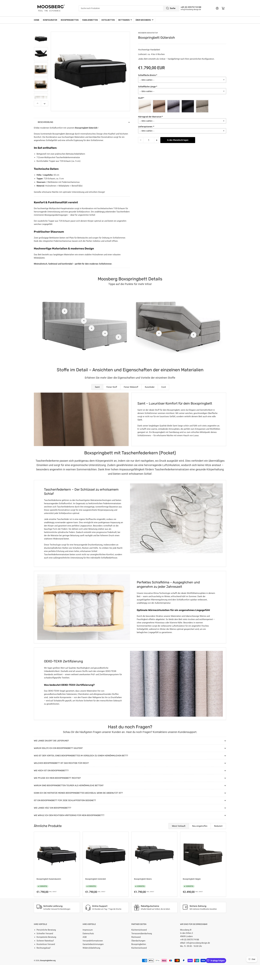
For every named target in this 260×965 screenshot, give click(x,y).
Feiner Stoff (111, 387)
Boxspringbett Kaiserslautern (49, 879)
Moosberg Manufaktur (148, 33)
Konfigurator (50, 20)
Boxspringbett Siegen (192, 879)
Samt (97, 387)
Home (36, 20)
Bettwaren (124, 20)
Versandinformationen (93, 940)
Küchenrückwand (139, 930)
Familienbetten (90, 20)
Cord (163, 387)
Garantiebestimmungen (93, 944)
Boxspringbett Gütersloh (95, 879)
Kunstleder (150, 387)
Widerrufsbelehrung (91, 948)
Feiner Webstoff (131, 387)
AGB (85, 937)
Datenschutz (88, 933)
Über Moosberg (143, 20)
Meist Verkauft (178, 826)
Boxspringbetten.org (48, 960)
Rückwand (136, 937)
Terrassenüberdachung (141, 933)
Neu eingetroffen (199, 826)
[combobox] (129, 8)
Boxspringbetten (70, 20)
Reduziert (218, 826)
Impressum (88, 930)
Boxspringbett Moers (143, 879)
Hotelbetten (108, 20)
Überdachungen (138, 940)
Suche (172, 8)
